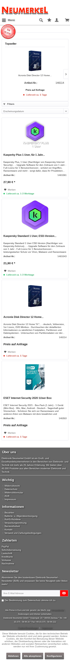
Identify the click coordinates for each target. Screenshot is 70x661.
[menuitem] (8, 20)
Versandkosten (57, 610)
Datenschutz (11, 489)
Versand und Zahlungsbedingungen (23, 533)
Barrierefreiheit (12, 526)
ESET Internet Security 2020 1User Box (27, 398)
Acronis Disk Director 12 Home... (35, 75)
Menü (11, 20)
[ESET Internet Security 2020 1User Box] (35, 377)
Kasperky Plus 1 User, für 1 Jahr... (24, 154)
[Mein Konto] (57, 20)
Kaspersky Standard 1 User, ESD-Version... (29, 236)
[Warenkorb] (65, 20)
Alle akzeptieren (33, 656)
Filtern (10, 104)
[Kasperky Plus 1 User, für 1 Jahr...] (35, 133)
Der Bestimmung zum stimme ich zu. (30, 600)
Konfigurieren (54, 656)
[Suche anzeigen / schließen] (41, 20)
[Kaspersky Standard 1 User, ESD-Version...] (35, 215)
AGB (7, 496)
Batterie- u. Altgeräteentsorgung (21, 516)
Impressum (10, 499)
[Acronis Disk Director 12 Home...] (35, 60)
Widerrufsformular (14, 492)
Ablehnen (13, 656)
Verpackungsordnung (16, 522)
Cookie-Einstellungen (28, 628)
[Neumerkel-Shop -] (35, 10)
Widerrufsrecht (12, 485)
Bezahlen (9, 512)
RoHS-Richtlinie (13, 519)
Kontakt (8, 529)
